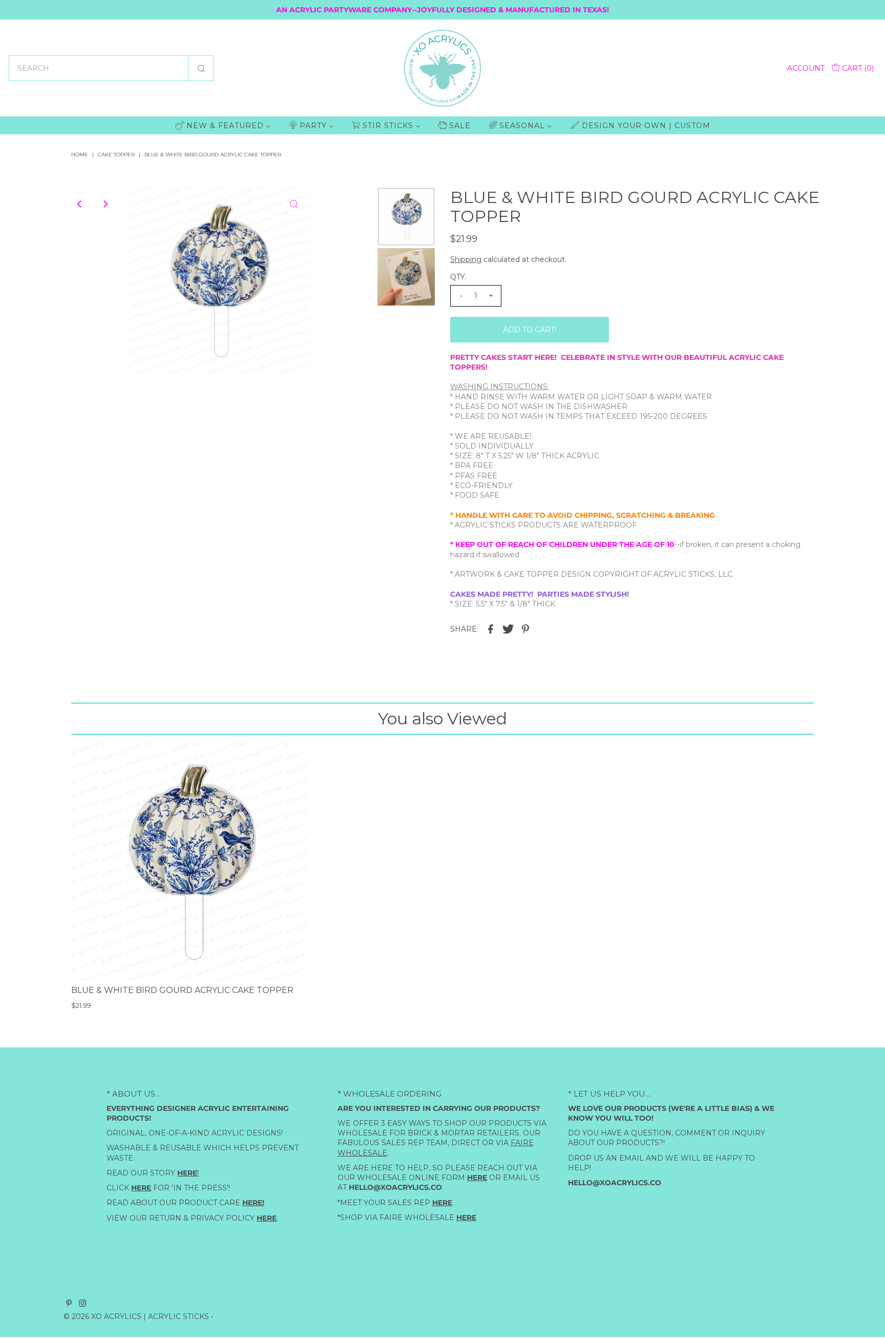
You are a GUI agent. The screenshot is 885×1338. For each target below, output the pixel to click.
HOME (79, 154)
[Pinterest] (69, 1304)
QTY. (458, 276)
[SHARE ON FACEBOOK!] (490, 628)
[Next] (105, 204)
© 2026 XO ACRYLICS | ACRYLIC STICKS (136, 1316)
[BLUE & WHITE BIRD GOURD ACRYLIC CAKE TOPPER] (189, 861)
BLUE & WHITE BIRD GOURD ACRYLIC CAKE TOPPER (182, 990)
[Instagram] (82, 1304)
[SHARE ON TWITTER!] (508, 628)
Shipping (465, 259)
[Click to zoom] (294, 204)
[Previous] (80, 204)
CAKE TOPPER (116, 154)
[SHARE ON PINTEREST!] (525, 628)
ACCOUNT (806, 68)
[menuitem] (223, 125)
